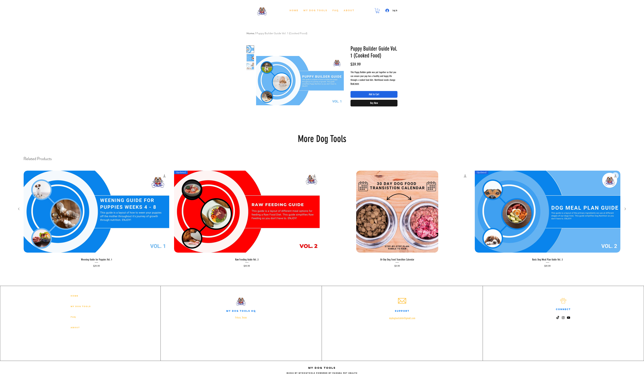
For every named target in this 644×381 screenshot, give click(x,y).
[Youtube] (568, 317)
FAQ (73, 317)
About (75, 327)
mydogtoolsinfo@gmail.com (402, 318)
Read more (355, 83)
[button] (315, 10)
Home (250, 33)
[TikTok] (558, 317)
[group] (322, 218)
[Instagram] (563, 317)
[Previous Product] (19, 209)
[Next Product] (625, 209)
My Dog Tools (81, 306)
